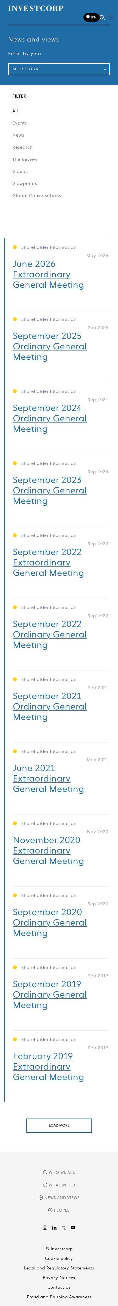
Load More (59, 1125)
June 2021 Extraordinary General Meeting (48, 779)
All (15, 111)
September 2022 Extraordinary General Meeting (48, 563)
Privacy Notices (59, 1278)
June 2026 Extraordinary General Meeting (48, 275)
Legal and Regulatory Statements (59, 1268)
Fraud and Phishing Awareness (59, 1297)
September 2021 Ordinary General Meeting (50, 707)
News (18, 135)
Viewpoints (24, 184)
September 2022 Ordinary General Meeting (50, 635)
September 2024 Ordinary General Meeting (50, 419)
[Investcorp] (35, 8)
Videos (19, 172)
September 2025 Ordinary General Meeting (50, 347)
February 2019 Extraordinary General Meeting (48, 1067)
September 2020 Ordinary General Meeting (50, 923)
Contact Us (59, 1287)
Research (22, 147)
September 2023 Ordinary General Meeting (50, 491)
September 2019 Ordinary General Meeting (50, 995)
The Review (25, 160)
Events (19, 123)
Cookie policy (59, 1259)
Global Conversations (36, 196)
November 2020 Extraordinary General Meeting (48, 851)
